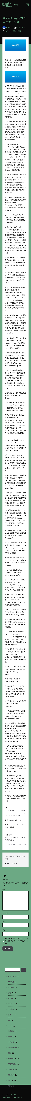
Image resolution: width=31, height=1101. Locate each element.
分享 (9, 993)
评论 (4, 890)
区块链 (10, 998)
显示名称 (5, 913)
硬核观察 (11, 1058)
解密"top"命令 (12, 863)
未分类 (10, 1026)
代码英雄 (11, 987)
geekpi (11, 820)
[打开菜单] (27, 5)
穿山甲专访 (12, 1064)
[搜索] (23, 970)
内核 (21, 837)
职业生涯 (11, 1075)
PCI (18, 837)
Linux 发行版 (12, 976)
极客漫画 (11, 1031)
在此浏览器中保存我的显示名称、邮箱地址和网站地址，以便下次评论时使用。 (16, 941)
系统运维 (11, 1069)
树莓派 (10, 1037)
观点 (9, 1080)
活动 (9, 1053)
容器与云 (11, 1004)
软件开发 (11, 1086)
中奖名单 (11, 982)
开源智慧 (11, 1009)
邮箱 (4, 922)
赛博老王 (8, 28)
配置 (12, 840)
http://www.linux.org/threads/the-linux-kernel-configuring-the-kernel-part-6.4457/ (15, 812)
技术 (6, 31)
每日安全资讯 (12, 1047)
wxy (20, 820)
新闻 (9, 1020)
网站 (3, 930)
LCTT (11, 825)
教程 (8, 840)
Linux (14, 837)
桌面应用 (11, 1042)
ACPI (10, 837)
